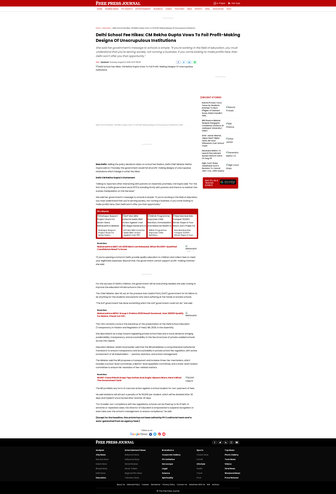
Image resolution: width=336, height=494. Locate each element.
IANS (97, 62)
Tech (228, 9)
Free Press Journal (118, 3)
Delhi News (101, 473)
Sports (198, 9)
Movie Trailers (131, 468)
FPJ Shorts (127, 9)
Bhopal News (101, 468)
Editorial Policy (133, 484)
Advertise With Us (197, 484)
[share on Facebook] (178, 62)
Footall (200, 459)
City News (101, 454)
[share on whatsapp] (195, 62)
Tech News (230, 459)
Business (158, 9)
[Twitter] (154, 434)
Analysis (100, 450)
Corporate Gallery (171, 454)
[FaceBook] (150, 434)
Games (168, 9)
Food (199, 477)
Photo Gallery (231, 454)
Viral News (230, 468)
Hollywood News (132, 459)
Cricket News (202, 454)
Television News (132, 477)
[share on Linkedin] (189, 62)
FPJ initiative (168, 459)
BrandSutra (168, 450)
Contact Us (182, 484)
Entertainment (143, 9)
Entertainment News (135, 450)
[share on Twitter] (184, 62)
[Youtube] (163, 434)
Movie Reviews (131, 464)
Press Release (232, 477)
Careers (145, 484)
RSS (208, 484)
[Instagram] (159, 434)
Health (200, 468)
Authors (215, 484)
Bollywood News (132, 454)
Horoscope (167, 464)
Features (179, 9)
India (189, 9)
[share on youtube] (237, 442)
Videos (228, 464)
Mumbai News (111, 9)
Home (99, 9)
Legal (164, 468)
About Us (121, 484)
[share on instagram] (231, 442)
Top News (229, 450)
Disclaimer (156, 484)
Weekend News (232, 473)
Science (166, 473)
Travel (199, 473)
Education (218, 9)
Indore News (101, 464)
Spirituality (167, 477)
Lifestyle (201, 464)
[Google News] (139, 434)
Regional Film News (133, 473)
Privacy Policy (168, 484)
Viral (207, 9)
